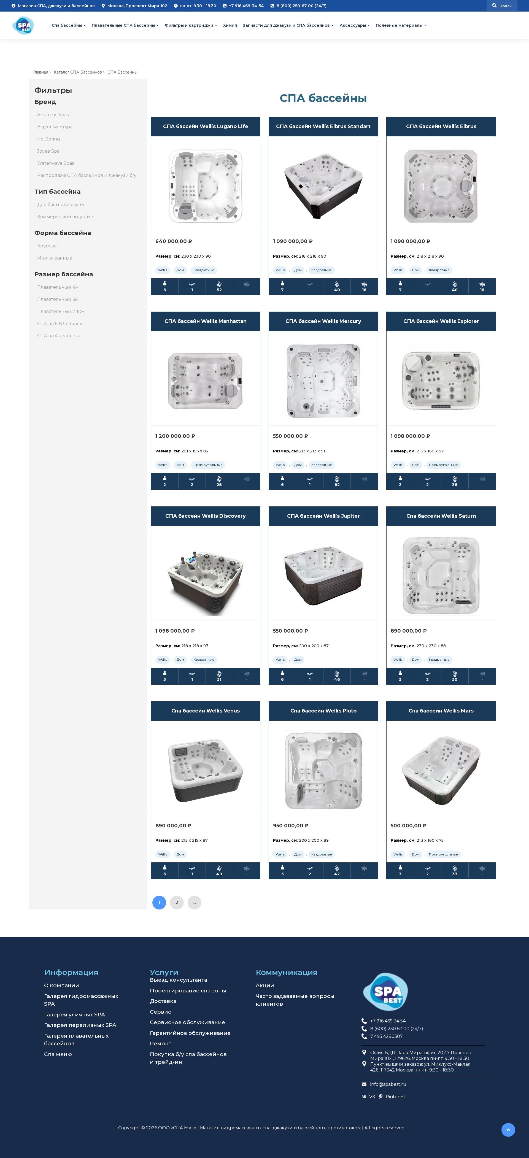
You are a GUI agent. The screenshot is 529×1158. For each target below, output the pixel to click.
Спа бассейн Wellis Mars (441, 711)
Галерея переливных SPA (80, 1025)
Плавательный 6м (58, 299)
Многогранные (54, 258)
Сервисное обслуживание (187, 1022)
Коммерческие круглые (65, 216)
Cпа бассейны (67, 25)
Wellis (162, 270)
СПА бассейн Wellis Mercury (323, 321)
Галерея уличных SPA (74, 1014)
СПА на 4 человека (58, 335)
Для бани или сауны (61, 204)
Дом (180, 270)
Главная (40, 72)
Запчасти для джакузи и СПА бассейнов (286, 25)
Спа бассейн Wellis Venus (205, 711)
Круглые (47, 246)
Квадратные (204, 270)
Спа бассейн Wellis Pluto (323, 711)
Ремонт (160, 1043)
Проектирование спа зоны (188, 990)
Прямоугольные (208, 465)
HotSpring (48, 139)
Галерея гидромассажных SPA (81, 1000)
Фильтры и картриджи (189, 25)
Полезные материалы (399, 25)
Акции (265, 985)
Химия (230, 25)
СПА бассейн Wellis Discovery (205, 516)
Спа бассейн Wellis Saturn (441, 516)
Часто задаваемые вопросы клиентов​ (295, 1000)
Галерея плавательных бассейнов (76, 1040)
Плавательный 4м (58, 287)
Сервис (160, 1012)
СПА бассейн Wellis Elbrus (441, 126)
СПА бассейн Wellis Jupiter (323, 516)
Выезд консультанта (178, 980)
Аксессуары (353, 25)
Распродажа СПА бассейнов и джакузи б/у (86, 175)
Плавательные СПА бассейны (123, 25)
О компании (61, 985)
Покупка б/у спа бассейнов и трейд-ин (188, 1058)
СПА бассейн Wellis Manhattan (205, 321)
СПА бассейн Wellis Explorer (441, 321)
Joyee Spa (48, 151)
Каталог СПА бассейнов (78, 72)
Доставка (163, 1001)
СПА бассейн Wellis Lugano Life (205, 126)
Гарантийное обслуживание (190, 1033)
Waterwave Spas (55, 163)
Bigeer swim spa (54, 126)
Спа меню (58, 1054)
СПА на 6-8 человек (59, 323)
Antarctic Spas (53, 114)
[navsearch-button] (502, 5)
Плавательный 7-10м (61, 311)
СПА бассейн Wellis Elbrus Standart (323, 126)
